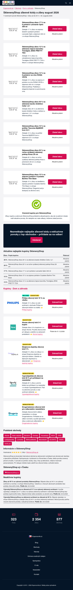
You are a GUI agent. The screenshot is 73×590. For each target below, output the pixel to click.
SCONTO (53, 439)
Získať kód (57, 383)
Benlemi (27, 435)
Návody (36, 552)
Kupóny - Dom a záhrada (15, 288)
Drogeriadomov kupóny (30, 423)
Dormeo (35, 435)
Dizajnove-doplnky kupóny (31, 362)
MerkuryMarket (31, 439)
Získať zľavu (57, 28)
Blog (36, 542)
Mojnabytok (43, 439)
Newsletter (36, 570)
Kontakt (36, 574)
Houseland (44, 435)
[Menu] (70, 3)
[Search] (66, 3)
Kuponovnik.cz (37, 536)
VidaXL (61, 439)
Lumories (20, 439)
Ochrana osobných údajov (36, 556)
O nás (36, 565)
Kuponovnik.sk (8, 8)
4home (7, 435)
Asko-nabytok (16, 435)
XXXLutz (8, 444)
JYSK (59, 435)
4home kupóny (38, 334)
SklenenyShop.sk (32, 452)
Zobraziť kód (57, 302)
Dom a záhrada (28, 8)
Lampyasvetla (9, 439)
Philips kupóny (27, 310)
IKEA (53, 435)
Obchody (18, 8)
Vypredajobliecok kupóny (30, 394)
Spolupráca (36, 561)
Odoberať (36, 240)
